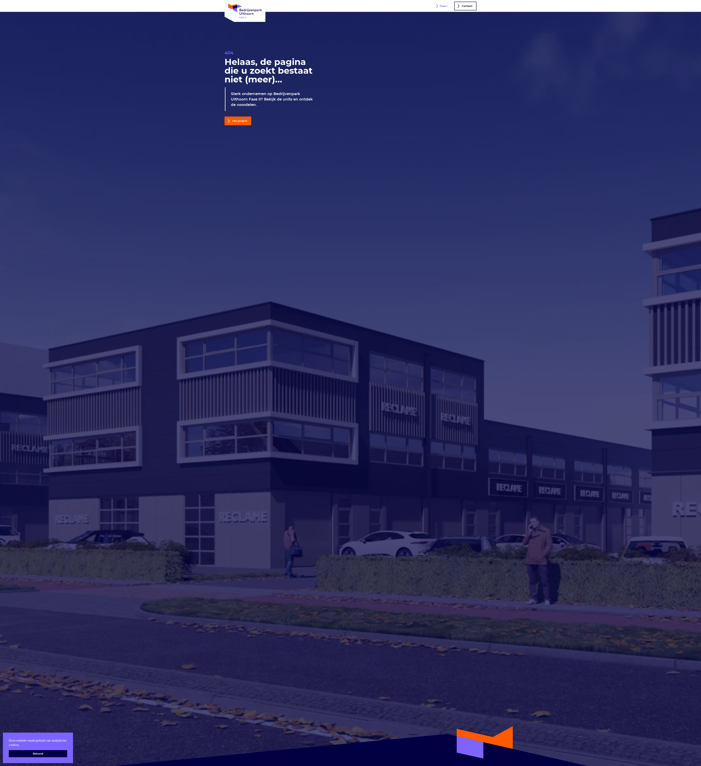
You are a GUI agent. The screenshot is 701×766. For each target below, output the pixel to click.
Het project (239, 121)
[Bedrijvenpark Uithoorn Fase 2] (245, 11)
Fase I (443, 6)
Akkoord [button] (38, 753)
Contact (467, 6)
